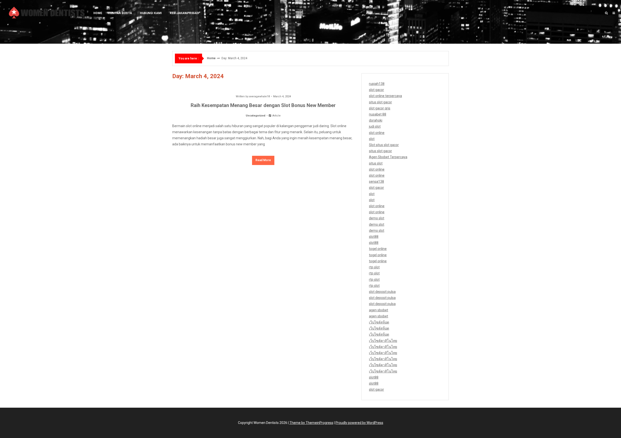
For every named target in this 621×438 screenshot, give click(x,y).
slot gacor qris (379, 108)
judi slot (375, 126)
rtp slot (374, 267)
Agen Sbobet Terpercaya (388, 157)
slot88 (373, 237)
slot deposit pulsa (382, 292)
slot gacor (376, 90)
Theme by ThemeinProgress (311, 423)
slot (372, 139)
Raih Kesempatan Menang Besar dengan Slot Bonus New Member (263, 105)
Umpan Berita (121, 13)
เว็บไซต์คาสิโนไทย (383, 341)
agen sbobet (378, 310)
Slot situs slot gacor (384, 145)
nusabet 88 (377, 114)
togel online (378, 249)
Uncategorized (255, 115)
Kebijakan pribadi (184, 13)
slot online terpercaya (385, 96)
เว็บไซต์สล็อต (379, 322)
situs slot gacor (380, 102)
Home (97, 13)
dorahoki (375, 120)
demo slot (376, 218)
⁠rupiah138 (376, 84)
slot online (376, 133)
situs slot (376, 163)
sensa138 (376, 181)
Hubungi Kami (151, 13)
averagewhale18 (259, 96)
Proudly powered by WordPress (359, 423)
